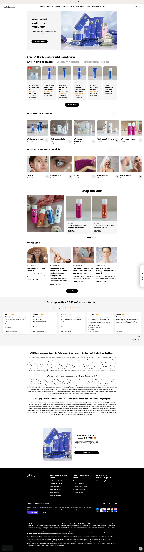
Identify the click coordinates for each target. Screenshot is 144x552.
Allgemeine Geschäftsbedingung (75, 507)
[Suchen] (132, 6)
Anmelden (86, 452)
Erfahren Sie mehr (32, 279)
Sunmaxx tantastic (78, 484)
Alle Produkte (72, 105)
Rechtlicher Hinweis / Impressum (74, 510)
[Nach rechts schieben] (115, 114)
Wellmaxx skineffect (56, 486)
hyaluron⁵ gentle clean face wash (94, 87)
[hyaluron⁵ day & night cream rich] (34, 73)
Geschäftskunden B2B (56, 510)
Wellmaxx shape (55, 492)
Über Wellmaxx (44, 513)
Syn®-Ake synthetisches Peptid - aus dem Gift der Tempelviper (83, 270)
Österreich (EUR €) (43, 503)
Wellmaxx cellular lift (56, 484)
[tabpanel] (72, 83)
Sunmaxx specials (78, 492)
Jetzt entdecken (39, 41)
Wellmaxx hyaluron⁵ (56, 481)
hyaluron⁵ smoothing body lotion (109, 87)
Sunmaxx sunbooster (79, 489)
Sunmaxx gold (77, 481)
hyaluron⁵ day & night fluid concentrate (49, 87)
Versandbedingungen (46, 507)
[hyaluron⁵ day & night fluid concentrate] (49, 73)
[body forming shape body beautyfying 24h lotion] (78, 208)
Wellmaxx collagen (55, 489)
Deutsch (29, 503)
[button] (16, 323)
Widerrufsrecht (59, 507)
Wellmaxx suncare (55, 495)
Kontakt (88, 507)
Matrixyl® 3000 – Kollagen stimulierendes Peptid (106, 270)
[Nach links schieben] (110, 114)
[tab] (40, 61)
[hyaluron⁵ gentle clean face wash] (95, 73)
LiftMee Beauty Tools (102, 481)
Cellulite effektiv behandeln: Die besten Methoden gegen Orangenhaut (59, 272)
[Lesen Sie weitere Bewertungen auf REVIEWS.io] (136, 340)
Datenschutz (44, 510)
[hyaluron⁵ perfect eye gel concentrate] (64, 73)
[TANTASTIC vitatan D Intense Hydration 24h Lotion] (104, 208)
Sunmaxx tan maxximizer (80, 486)
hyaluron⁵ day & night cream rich (34, 87)
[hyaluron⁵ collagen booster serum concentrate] (79, 73)
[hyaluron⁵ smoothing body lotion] (110, 73)
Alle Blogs (72, 291)
